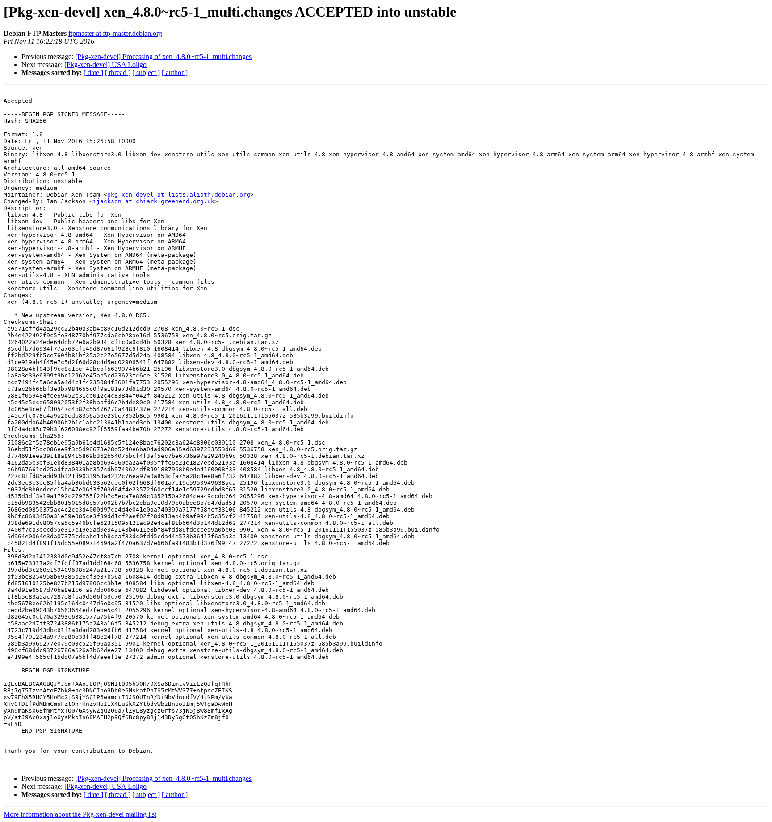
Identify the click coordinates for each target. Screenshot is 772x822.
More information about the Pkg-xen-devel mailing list (80, 814)
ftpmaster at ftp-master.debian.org (115, 33)
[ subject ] (146, 72)
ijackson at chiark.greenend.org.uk (153, 201)
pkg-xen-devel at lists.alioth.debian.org (178, 194)
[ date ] (93, 72)
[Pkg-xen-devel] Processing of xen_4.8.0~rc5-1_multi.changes (163, 56)
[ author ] (175, 72)
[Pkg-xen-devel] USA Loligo (105, 64)
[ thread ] (117, 72)
